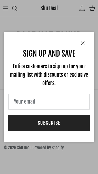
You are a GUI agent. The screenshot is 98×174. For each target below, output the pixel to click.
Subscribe (49, 123)
